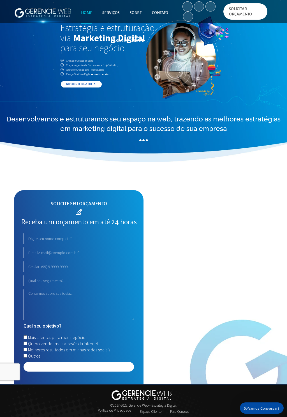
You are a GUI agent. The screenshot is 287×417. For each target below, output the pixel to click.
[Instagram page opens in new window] (199, 6)
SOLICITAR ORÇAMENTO (240, 11)
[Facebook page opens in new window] (187, 6)
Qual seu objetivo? (42, 326)
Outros (34, 356)
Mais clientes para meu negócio (56, 337)
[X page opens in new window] (210, 6)
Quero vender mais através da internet (63, 343)
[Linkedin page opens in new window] (188, 16)
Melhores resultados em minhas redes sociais (69, 350)
